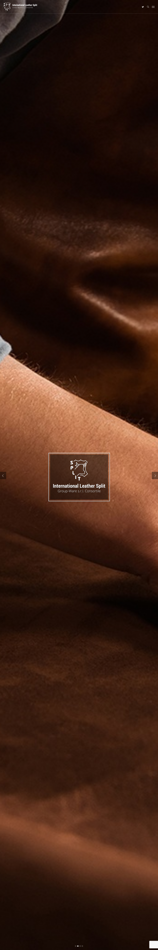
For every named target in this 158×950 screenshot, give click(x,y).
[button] (153, 7)
